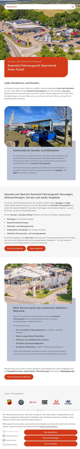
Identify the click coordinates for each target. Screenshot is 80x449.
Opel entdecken (36, 248)
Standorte (66, 91)
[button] (37, 410)
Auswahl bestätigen (50, 438)
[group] (9, 402)
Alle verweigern (50, 444)
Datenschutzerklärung (48, 426)
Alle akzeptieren (50, 432)
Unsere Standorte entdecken (19, 377)
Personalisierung (10, 440)
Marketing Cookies (11, 444)
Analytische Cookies (11, 436)
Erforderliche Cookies (12, 431)
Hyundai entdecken (15, 248)
